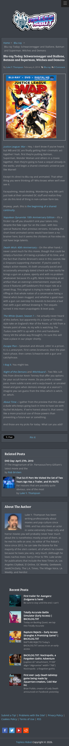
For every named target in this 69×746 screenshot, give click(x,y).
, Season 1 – (19, 315)
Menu (65, 3)
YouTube (19, 730)
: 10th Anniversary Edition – (29, 217)
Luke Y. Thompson (14, 67)
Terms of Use (27, 719)
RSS (39, 719)
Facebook (5, 730)
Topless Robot (24, 742)
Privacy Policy (55, 715)
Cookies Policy (9, 719)
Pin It (33, 437)
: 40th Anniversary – (21, 247)
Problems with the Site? (32, 715)
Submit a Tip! (8, 715)
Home (6, 42)
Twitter (12, 730)
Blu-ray (18, 42)
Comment (59, 67)
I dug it (7, 364)
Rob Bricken (14, 472)
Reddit (26, 730)
